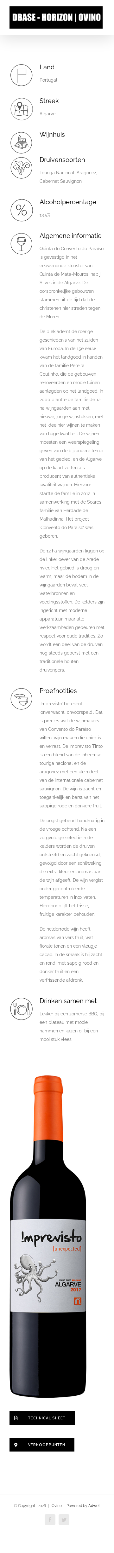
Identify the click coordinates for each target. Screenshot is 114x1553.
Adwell (94, 1506)
